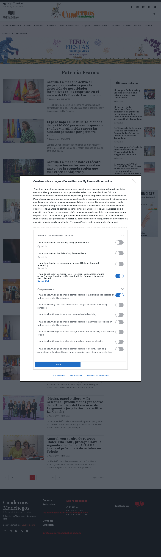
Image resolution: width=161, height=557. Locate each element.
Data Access (76, 375)
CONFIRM (58, 364)
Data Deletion (58, 375)
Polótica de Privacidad (98, 375)
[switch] (119, 242)
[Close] (135, 182)
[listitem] (80, 235)
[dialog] (80, 278)
